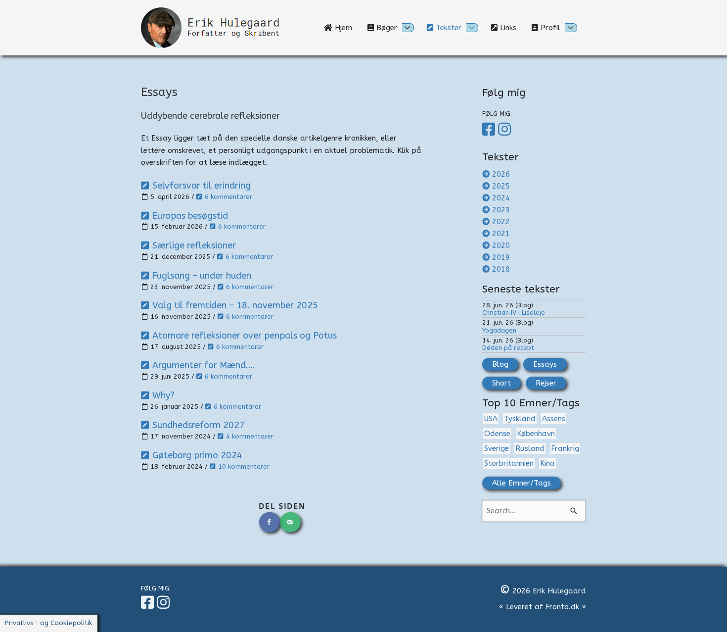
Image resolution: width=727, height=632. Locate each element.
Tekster (447, 27)
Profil (549, 27)
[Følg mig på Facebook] (490, 130)
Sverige (496, 448)
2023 (501, 209)
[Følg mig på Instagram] (506, 130)
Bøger (385, 27)
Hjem (346, 27)
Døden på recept (508, 347)
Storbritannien (509, 463)
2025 (501, 186)
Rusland (530, 448)
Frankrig (565, 448)
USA (491, 418)
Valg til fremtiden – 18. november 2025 (235, 305)
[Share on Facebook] (270, 522)
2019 (501, 257)
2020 (501, 245)
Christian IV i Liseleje (513, 312)
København (536, 433)
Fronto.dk (562, 606)
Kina (547, 463)
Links (511, 27)
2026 (501, 174)
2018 (501, 269)
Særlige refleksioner (194, 245)
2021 (501, 233)
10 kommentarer (244, 466)
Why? (163, 395)
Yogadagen (499, 330)
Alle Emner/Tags (521, 483)
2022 (501, 221)
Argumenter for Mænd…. (203, 365)
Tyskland (520, 418)
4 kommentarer (249, 436)
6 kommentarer (228, 196)
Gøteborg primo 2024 (197, 455)
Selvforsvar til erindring (201, 185)
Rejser (546, 383)
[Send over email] (291, 522)
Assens (553, 418)
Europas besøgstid (190, 215)
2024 (501, 198)
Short (501, 383)
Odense (497, 433)
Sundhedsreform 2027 (198, 425)
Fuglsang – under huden (201, 275)
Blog (500, 364)
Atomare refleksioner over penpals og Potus (244, 335)
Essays (545, 364)
